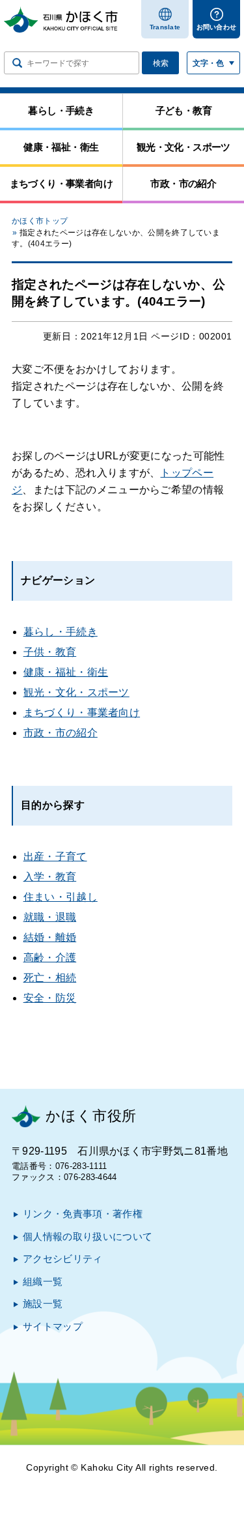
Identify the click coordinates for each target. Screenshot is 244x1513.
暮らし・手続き (60, 631)
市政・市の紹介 (60, 732)
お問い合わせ (217, 27)
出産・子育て (55, 856)
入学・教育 (50, 876)
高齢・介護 (50, 957)
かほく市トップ (40, 220)
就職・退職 (50, 917)
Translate (165, 27)
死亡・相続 (50, 977)
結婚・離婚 (50, 937)
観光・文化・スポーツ (76, 692)
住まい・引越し (60, 896)
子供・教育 (50, 651)
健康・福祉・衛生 (66, 672)
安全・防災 (50, 997)
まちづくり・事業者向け (82, 712)
